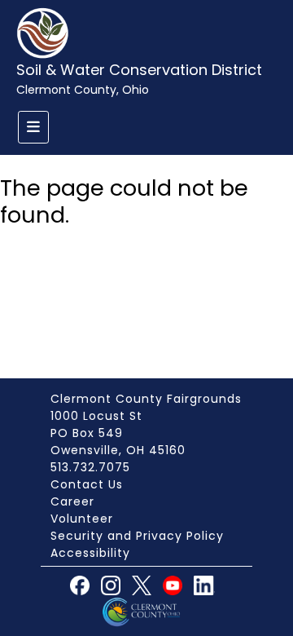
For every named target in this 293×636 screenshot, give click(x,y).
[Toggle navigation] (33, 127)
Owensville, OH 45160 (118, 450)
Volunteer (81, 518)
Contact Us (86, 484)
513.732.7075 (90, 467)
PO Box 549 (86, 433)
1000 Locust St (96, 416)
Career (72, 501)
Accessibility (90, 553)
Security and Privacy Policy (137, 536)
